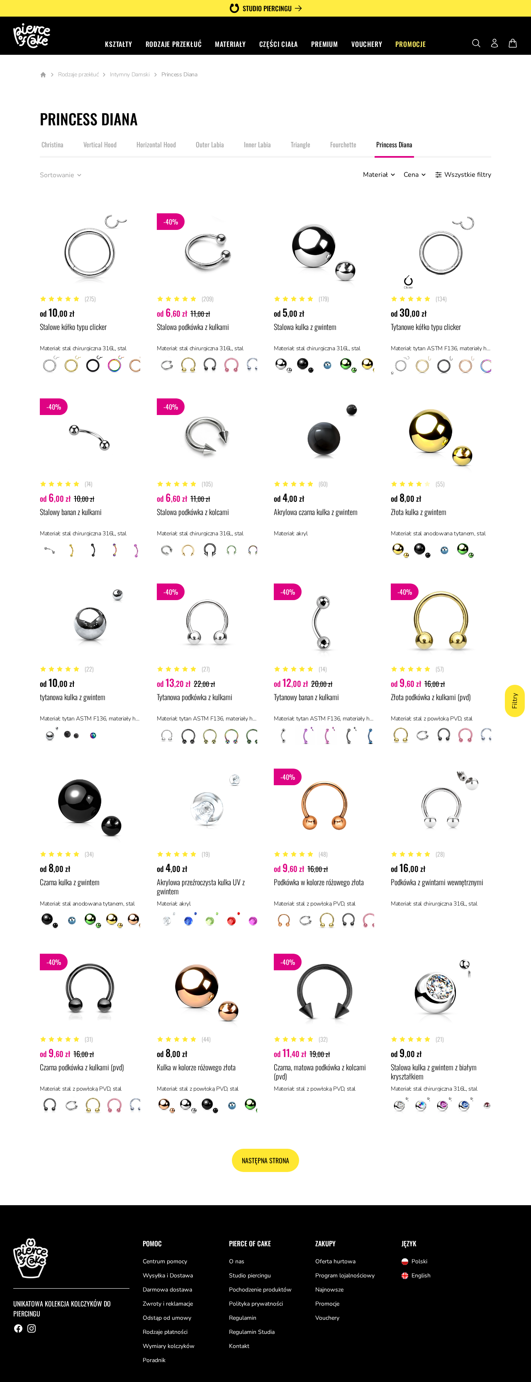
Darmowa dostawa (167, 1290)
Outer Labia (210, 144)
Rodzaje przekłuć (174, 44)
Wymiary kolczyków (169, 1346)
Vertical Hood (100, 144)
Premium (324, 44)
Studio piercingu (267, 8)
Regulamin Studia (252, 1332)
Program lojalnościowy (345, 1275)
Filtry (514, 701)
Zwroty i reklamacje (168, 1304)
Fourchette (343, 144)
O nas (236, 1261)
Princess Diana (394, 144)
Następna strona (265, 1160)
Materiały (230, 44)
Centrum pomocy (165, 1261)
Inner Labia (257, 144)
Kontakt (239, 1346)
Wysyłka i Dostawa (168, 1275)
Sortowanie (57, 175)
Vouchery (366, 44)
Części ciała (278, 44)
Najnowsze (329, 1290)
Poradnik (154, 1360)
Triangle (300, 144)
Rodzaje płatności (165, 1332)
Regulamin (242, 1318)
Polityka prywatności (256, 1304)
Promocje (410, 44)
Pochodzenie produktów (260, 1290)
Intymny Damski (129, 74)
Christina (52, 144)
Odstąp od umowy (167, 1318)
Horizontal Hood (156, 144)
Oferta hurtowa (335, 1261)
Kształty (118, 44)
